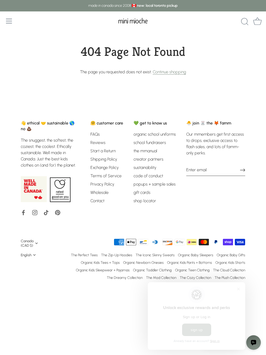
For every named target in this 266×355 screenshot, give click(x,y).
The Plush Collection (230, 277)
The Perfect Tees (84, 255)
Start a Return (103, 150)
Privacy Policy (102, 184)
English (26, 255)
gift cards (142, 192)
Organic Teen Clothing (192, 270)
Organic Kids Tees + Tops (100, 262)
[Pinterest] (57, 212)
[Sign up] (242, 170)
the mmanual (145, 150)
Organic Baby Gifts (231, 255)
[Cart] (257, 22)
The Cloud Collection (229, 270)
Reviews (97, 142)
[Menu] (9, 21)
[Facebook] (23, 212)
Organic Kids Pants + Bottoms (189, 262)
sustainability (145, 167)
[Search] (244, 22)
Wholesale (99, 192)
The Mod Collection (161, 277)
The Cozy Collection (195, 277)
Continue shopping (169, 71)
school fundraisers (150, 142)
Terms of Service (106, 175)
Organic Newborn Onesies (143, 262)
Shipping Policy (103, 159)
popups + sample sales (155, 184)
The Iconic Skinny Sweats (155, 255)
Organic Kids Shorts (230, 262)
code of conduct (148, 175)
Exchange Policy (104, 167)
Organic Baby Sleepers (195, 255)
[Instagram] (34, 212)
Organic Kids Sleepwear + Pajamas (103, 270)
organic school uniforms (155, 134)
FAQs (95, 134)
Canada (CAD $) (27, 243)
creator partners (148, 159)
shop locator (145, 200)
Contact (97, 200)
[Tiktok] (46, 212)
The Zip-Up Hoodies (116, 255)
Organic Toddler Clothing (152, 270)
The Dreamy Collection (125, 277)
